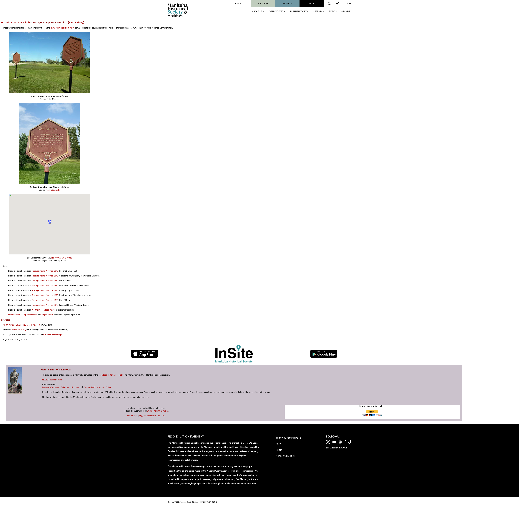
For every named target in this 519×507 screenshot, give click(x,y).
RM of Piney (76, 22)
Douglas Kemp (46, 315)
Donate (287, 3)
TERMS (214, 502)
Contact (239, 3)
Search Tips (132, 416)
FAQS (278, 444)
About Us (257, 11)
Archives (346, 11)
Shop (312, 3)
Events (333, 11)
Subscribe (263, 3)
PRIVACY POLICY (205, 502)
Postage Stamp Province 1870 (45, 271)
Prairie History (298, 11)
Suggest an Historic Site (149, 416)
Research (318, 11)
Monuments (76, 387)
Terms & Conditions (288, 438)
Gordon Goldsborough (52, 335)
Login (348, 3)
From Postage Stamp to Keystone (22, 315)
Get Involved (276, 11)
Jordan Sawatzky (53, 190)
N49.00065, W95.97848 (61, 258)
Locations (100, 387)
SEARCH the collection (52, 380)
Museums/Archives (50, 387)
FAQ (163, 416)
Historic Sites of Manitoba (16, 22)
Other (108, 387)
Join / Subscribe (285, 456)
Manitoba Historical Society (111, 375)
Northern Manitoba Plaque (44, 310)
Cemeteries (89, 387)
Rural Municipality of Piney (62, 28)
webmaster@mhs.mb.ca (157, 411)
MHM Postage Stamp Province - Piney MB (21, 325)
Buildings (65, 387)
